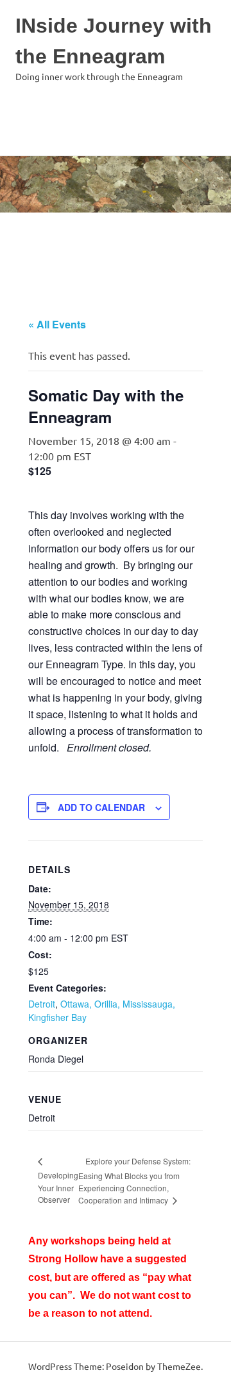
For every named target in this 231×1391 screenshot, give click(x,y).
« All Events (57, 324)
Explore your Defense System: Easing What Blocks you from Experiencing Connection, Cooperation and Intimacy (134, 1180)
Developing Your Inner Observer (58, 1187)
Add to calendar (101, 807)
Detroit (41, 1003)
